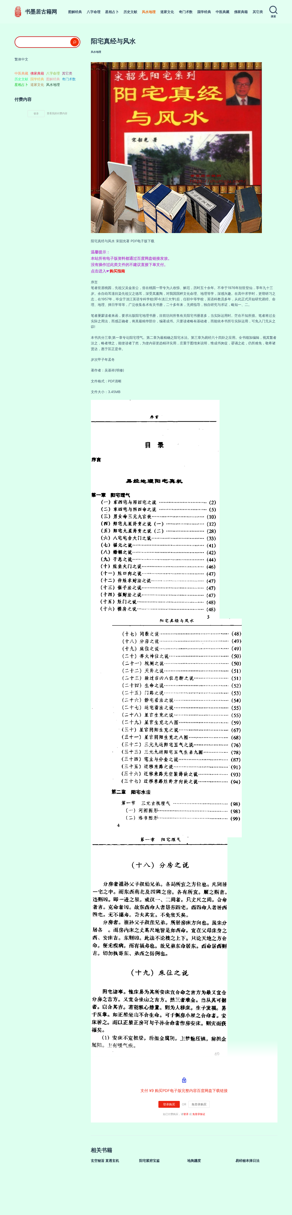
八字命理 (93, 12)
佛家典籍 (241, 12)
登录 (186, 1114)
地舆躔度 (194, 1160)
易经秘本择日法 (248, 1160)
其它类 (258, 12)
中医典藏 (222, 12)
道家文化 (167, 12)
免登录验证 (198, 1114)
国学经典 (204, 12)
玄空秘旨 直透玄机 (105, 1160)
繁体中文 (21, 59)
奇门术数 (186, 12)
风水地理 (149, 12)
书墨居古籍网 (41, 11)
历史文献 (130, 12)
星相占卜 (112, 12)
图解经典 (75, 12)
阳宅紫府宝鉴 (149, 1160)
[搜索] (74, 42)
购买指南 (117, 271)
